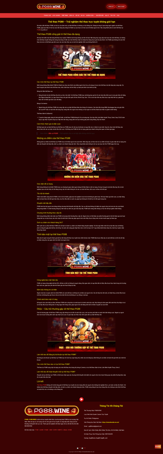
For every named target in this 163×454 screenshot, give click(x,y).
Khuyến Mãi (100, 15)
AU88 (41, 430)
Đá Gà (82, 15)
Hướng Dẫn (89, 15)
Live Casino (56, 15)
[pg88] (51, 6)
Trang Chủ (47, 15)
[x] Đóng (158, 446)
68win (65, 430)
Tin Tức (112, 15)
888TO (60, 430)
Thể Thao (65, 15)
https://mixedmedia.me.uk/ (110, 422)
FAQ (118, 15)
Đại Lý (107, 15)
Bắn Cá (71, 15)
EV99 (55, 430)
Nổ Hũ (77, 15)
